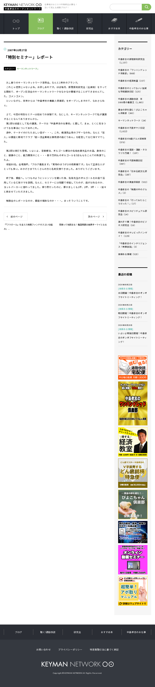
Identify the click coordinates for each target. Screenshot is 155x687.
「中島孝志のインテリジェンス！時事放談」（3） (132, 245)
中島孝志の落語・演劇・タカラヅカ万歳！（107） (132, 151)
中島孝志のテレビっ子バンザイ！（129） (132, 234)
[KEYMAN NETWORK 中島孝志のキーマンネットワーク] (23, 4)
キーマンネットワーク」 (28, 68)
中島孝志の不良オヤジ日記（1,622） (131, 129)
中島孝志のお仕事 (139, 28)
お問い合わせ (43, 649)
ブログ (40, 28)
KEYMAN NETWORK (78, 664)
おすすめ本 (114, 28)
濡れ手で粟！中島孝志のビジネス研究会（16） (132, 223)
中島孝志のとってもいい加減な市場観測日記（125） (132, 90)
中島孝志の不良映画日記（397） (130, 162)
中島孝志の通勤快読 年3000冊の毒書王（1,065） (131, 100)
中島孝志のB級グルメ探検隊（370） (132, 140)
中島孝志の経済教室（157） (132, 80)
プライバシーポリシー (70, 649)
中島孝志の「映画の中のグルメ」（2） (132, 191)
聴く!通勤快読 (47, 632)
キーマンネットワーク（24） (132, 120)
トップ (16, 28)
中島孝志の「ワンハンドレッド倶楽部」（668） (132, 71)
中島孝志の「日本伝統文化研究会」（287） (132, 173)
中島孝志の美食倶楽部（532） (132, 181)
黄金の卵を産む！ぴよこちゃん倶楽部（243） (132, 111)
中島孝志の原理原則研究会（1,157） (131, 61)
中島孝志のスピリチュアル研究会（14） (132, 212)
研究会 (89, 28)
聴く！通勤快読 (65, 28)
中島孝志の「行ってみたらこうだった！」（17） (132, 202)
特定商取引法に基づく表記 (104, 649)
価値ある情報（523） (129, 254)
